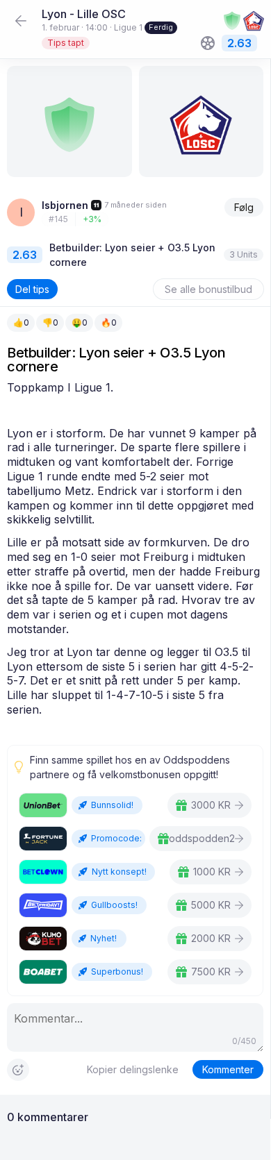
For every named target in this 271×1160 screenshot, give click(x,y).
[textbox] (135, 548)
